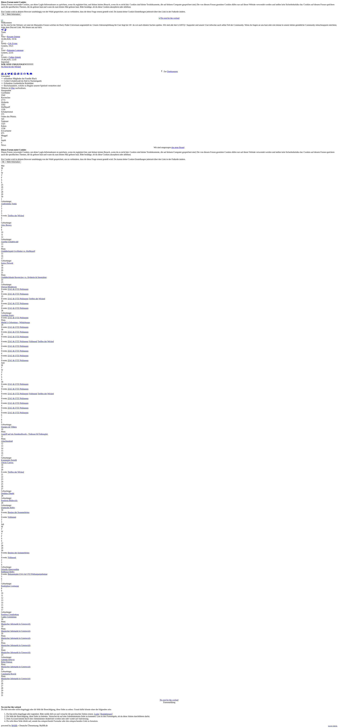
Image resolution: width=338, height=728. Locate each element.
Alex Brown (6, 225)
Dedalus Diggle (7, 493)
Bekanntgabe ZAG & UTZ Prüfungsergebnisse (27, 574)
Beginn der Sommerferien (18, 512)
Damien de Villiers (9, 427)
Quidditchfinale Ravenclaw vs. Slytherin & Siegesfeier (24, 277)
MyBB (14, 725)
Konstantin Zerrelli (9, 460)
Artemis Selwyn (8, 659)
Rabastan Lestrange (15, 50)
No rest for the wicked (169, 700)
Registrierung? (106, 714)
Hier (13, 88)
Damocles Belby (8, 508)
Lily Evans (12, 43)
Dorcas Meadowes (9, 287)
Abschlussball (7, 441)
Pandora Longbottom (10, 614)
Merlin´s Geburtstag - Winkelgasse (15, 322)
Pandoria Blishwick (9, 500)
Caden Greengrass (8, 617)
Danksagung (172, 71)
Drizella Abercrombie (10, 569)
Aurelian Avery (7, 315)
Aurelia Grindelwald (9, 242)
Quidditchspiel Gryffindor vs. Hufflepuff (18, 251)
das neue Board (177, 147)
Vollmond (33, 341)
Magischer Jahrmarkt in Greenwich (15, 624)
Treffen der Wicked (16, 215)
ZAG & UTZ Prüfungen (18, 289)
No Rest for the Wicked (11, 67)
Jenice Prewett (7, 263)
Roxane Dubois (13, 36)
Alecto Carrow (7, 462)
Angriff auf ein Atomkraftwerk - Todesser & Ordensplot (24, 434)
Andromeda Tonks (9, 204)
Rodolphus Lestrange (10, 586)
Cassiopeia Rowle (8, 674)
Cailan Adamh (15, 57)
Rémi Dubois (6, 662)
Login (96, 714)
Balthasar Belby (7, 572)
